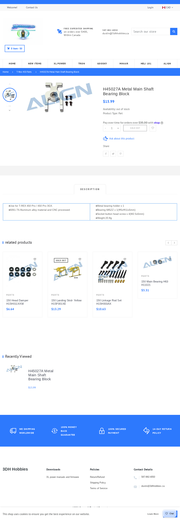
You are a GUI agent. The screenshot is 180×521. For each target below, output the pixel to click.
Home (6, 71)
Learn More (153, 514)
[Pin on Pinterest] (120, 154)
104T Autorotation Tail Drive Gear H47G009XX (28, 286)
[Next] (92, 97)
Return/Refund (97, 477)
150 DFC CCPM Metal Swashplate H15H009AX (118, 286)
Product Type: (110, 113)
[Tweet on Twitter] (113, 154)
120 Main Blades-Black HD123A (72, 302)
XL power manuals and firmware (62, 477)
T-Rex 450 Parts (24, 71)
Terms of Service (98, 488)
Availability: (109, 109)
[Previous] (26, 97)
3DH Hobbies (15, 469)
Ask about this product (121, 138)
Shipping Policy (98, 482)
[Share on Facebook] (106, 154)
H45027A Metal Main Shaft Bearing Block (59, 71)
